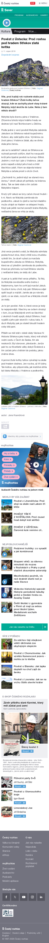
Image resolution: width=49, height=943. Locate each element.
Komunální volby (10, 847)
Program (19, 15)
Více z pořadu (11, 636)
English (5, 936)
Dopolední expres (10, 54)
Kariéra (29, 855)
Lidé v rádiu (31, 851)
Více (32, 31)
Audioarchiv (32, 15)
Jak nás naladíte (34, 842)
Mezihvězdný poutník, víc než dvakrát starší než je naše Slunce (28, 578)
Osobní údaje (18, 933)
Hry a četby (9, 453)
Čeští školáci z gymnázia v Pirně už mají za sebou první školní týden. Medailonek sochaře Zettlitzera (28, 609)
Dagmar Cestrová (24, 245)
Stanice (6, 851)
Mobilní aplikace (10, 881)
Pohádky (8, 465)
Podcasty (7, 877)
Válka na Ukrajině (10, 842)
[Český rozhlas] (10, 3)
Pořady (7, 471)
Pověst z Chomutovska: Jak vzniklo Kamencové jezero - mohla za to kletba (30, 656)
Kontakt (29, 859)
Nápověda (31, 847)
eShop (5, 855)
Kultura (5, 31)
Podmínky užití (33, 933)
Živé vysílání (10, 477)
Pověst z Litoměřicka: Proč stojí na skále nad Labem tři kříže (29, 504)
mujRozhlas (7, 445)
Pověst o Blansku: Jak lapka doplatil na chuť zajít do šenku (30, 669)
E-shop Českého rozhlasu (19, 696)
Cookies (6, 933)
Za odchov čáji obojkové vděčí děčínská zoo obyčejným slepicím (28, 643)
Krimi (6, 459)
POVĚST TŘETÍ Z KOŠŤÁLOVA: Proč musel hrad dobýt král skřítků (29, 517)
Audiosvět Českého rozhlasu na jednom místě (22, 490)
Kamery (44, 15)
